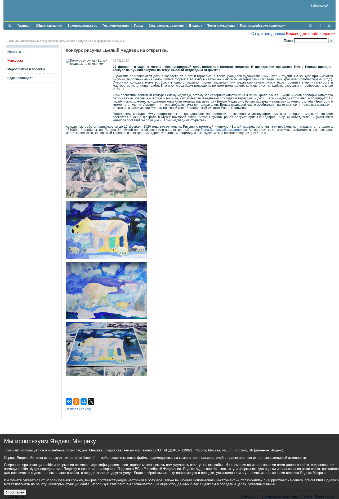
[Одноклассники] (76, 401)
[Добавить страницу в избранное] (310, 26)
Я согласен (15, 492)
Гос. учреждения (115, 25)
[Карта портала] (329, 26)
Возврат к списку (78, 409)
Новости (14, 52)
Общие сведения (49, 25)
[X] (91, 401)
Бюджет (195, 25)
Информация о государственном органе (48, 41)
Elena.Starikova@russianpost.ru (223, 129)
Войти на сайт (320, 5)
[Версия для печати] (319, 26)
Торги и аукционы (221, 25)
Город (138, 25)
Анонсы (119, 41)
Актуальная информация (94, 41)
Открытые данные (268, 33)
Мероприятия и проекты (26, 69)
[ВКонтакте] (69, 401)
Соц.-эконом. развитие (166, 25)
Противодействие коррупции (262, 25)
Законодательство (82, 25)
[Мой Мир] (84, 401)
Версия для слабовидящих (311, 33)
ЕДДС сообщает (20, 78)
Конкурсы (15, 60)
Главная (23, 25)
